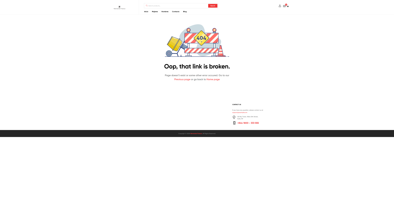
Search (212, 6)
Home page (213, 79)
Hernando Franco (196, 133)
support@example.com (239, 112)
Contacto (175, 11)
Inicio (146, 11)
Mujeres (155, 11)
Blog (185, 11)
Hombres (164, 11)
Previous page (182, 79)
